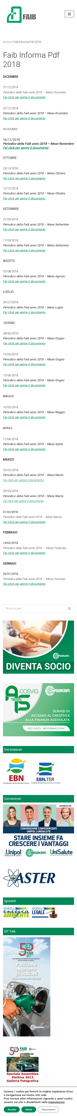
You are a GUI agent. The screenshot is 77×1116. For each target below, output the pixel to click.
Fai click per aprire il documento (24, 178)
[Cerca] (69, 608)
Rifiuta (28, 1109)
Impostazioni (48, 1109)
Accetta (12, 1109)
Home (7, 42)
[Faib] (21, 14)
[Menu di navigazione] (69, 14)
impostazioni (56, 1102)
